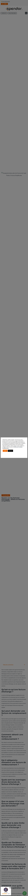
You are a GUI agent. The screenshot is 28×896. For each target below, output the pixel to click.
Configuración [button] (5, 448)
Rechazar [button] (10, 450)
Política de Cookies (18, 447)
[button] (10, 887)
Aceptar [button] (5, 450)
